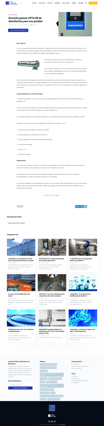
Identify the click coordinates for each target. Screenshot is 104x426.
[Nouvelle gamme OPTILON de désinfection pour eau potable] (75, 24)
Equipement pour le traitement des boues (51, 395)
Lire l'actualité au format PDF (18, 30)
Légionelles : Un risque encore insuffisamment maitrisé (80, 295)
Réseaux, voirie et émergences (48, 367)
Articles (50, 3)
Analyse (42, 381)
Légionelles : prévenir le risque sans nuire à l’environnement (82, 330)
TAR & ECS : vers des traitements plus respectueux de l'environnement (52, 295)
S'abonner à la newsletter (20, 388)
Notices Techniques (13, 14)
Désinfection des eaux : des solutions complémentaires (21, 330)
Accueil (34, 3)
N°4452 (26, 25)
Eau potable (20, 206)
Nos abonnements (76, 368)
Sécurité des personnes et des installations (48, 385)
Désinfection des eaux (54, 399)
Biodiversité (43, 370)
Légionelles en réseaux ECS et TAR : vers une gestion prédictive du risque (21, 260)
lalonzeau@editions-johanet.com (80, 366)
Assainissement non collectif (48, 364)
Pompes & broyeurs (52, 381)
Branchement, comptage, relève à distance (49, 374)
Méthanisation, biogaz (55, 378)
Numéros (57, 3)
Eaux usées (43, 399)
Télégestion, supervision (47, 389)
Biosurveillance (44, 392)
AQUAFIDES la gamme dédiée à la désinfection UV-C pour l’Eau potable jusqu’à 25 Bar (51, 331)
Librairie (80, 3)
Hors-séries (66, 3)
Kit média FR (75, 376)
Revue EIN (62, 424)
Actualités (42, 3)
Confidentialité (75, 382)
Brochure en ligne (52, 195)
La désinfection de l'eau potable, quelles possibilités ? (81, 260)
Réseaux (53, 392)
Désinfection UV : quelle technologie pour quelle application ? (51, 260)
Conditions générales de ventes (80, 380)
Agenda (74, 3)
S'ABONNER (93, 3)
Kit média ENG (75, 378)
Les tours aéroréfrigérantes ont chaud (19, 295)
